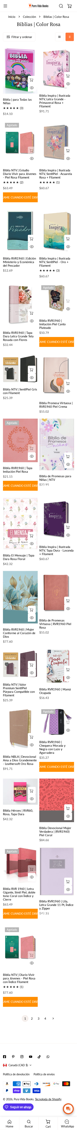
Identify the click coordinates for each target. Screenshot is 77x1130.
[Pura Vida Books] (38, 6)
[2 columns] (69, 36)
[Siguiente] (52, 1018)
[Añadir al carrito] (32, 80)
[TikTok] (39, 1057)
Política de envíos (44, 1074)
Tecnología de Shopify (48, 1099)
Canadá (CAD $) (18, 1065)
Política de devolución (16, 1074)
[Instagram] (22, 1057)
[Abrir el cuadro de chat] (68, 1108)
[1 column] (59, 36)
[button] (69, 6)
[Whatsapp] (48, 1057)
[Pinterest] (13, 1057)
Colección (29, 16)
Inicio (11, 16)
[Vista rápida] (32, 88)
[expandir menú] (5, 6)
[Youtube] (30, 1057)
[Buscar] (61, 6)
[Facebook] (4, 1057)
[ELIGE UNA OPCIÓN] (68, 383)
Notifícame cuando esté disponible (20, 197)
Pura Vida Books (24, 1099)
